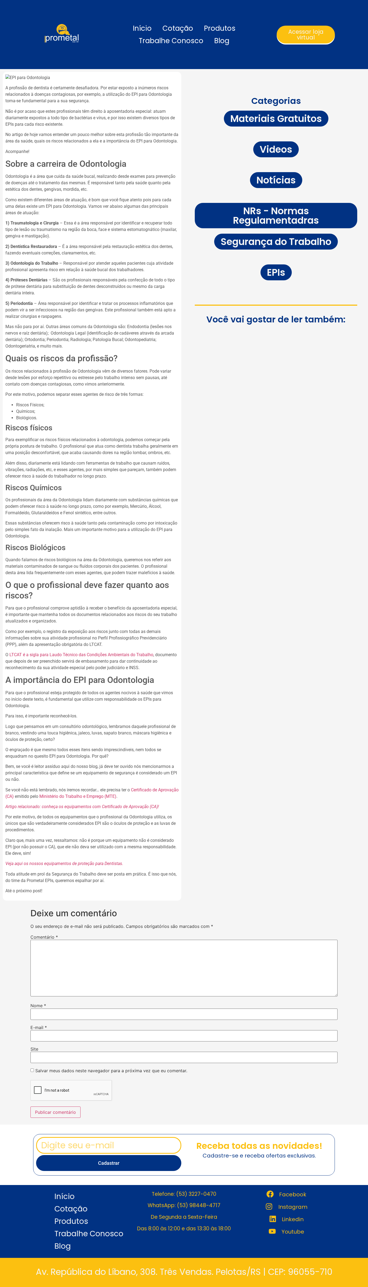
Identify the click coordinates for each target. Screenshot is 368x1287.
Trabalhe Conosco (171, 41)
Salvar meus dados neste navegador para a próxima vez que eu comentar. (111, 1070)
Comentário (44, 937)
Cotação (177, 28)
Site (34, 1049)
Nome (38, 1005)
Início (142, 28)
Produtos (219, 28)
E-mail (38, 1027)
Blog (221, 41)
